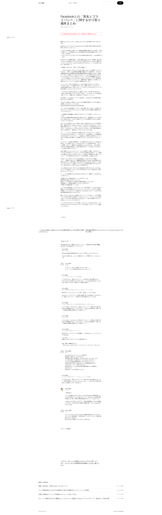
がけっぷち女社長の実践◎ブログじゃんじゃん (71, 330)
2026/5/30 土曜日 (119, 490)
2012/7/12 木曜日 (68, 410)
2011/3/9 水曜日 (65, 302)
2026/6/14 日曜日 (120, 486)
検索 (120, 3)
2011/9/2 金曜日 (68, 351)
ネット (72, 26)
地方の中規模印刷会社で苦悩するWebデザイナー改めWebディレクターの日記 (77, 289)
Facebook (63, 217)
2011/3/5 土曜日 (65, 249)
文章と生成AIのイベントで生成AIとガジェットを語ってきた (58, 494)
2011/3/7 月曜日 (65, 288)
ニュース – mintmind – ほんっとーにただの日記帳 (71, 276)
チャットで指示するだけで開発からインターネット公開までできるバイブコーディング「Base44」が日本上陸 (74, 498)
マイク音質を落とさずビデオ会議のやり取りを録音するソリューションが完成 (64, 490)
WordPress (121, 511)
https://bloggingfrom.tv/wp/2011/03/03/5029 (72, 105)
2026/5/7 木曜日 (120, 494)
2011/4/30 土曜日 (65, 329)
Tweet (8, 37)
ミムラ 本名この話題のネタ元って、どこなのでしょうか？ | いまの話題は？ (77, 376)
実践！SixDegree (65, 250)
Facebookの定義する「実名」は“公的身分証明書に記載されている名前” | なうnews (78, 304)
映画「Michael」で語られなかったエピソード (53, 486)
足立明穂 (67, 265)
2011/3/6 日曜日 (65, 275)
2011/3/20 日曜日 (65, 315)
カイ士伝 (41, 3)
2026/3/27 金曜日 (119, 498)
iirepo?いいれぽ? (65, 317)
